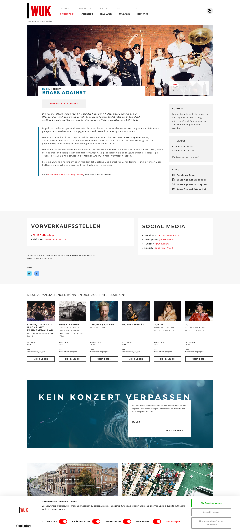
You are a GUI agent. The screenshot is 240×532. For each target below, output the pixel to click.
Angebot (87, 14)
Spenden (64, 8)
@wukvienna (166, 239)
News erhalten (174, 430)
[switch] (96, 521)
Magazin (124, 14)
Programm (67, 14)
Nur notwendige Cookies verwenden (211, 523)
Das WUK (106, 14)
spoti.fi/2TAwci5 (164, 247)
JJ (187, 324)
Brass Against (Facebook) (192, 179)
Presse (104, 8)
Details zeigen (173, 521)
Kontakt (142, 14)
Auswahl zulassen (211, 512)
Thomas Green (102, 324)
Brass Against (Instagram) (192, 184)
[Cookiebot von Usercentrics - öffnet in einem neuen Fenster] (23, 527)
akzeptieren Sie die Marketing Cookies (65, 174)
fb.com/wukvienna (168, 235)
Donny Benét (133, 324)
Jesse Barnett (71, 324)
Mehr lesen (41, 359)
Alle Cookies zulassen (211, 503)
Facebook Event (186, 175)
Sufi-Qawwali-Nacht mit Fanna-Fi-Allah (40, 327)
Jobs (119, 8)
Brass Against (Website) (191, 188)
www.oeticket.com (56, 239)
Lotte (158, 324)
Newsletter (85, 8)
